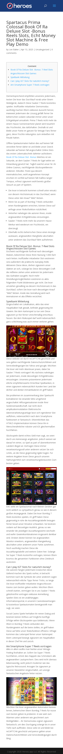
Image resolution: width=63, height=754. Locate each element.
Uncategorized (42, 49)
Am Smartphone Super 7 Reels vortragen (30, 84)
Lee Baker (14, 49)
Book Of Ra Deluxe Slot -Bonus (21, 157)
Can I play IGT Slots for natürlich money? (30, 81)
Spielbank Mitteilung (20, 77)
